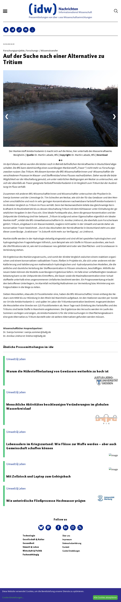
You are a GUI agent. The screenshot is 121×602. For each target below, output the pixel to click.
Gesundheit (28, 543)
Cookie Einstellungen (71, 550)
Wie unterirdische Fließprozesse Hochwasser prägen (46, 500)
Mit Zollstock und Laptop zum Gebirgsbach (38, 476)
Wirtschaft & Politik (32, 550)
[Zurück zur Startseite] (60, 11)
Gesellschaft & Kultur (33, 539)
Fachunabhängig (31, 554)
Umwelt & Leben (31, 547)
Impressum (67, 539)
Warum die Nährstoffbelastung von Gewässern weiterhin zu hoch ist (57, 371)
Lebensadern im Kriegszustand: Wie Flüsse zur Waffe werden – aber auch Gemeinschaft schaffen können (61, 446)
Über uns (66, 535)
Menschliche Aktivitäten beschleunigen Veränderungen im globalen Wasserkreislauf (57, 406)
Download (102, 154)
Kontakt (65, 547)
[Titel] (6, 30)
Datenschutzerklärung (71, 543)
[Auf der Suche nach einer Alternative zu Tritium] (12, 30)
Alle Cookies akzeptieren (105, 597)
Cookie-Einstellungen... (13, 597)
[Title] (19, 30)
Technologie (29, 535)
